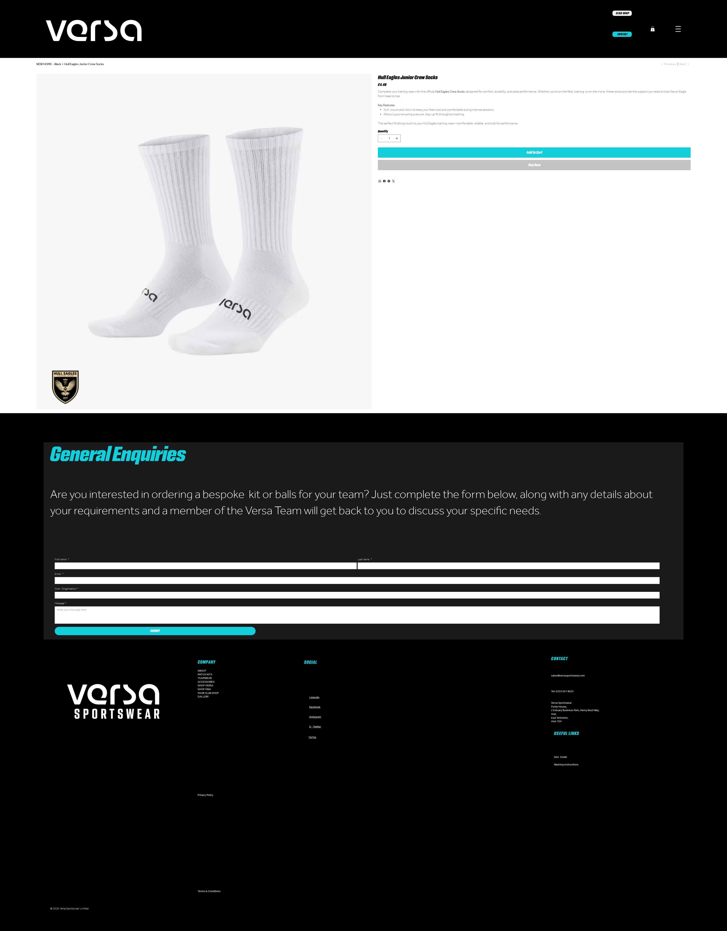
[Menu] (678, 29)
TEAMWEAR (205, 678)
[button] (653, 28)
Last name (365, 559)
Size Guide (560, 757)
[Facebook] (384, 181)
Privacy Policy (205, 795)
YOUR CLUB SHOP (208, 693)
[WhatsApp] (380, 181)
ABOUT (202, 670)
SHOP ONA (204, 689)
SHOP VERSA (205, 685)
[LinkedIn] (369, 909)
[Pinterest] (389, 181)
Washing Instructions (566, 764)
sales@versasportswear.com (568, 675)
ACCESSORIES (206, 681)
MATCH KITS (205, 674)
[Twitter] (393, 181)
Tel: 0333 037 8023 (562, 691)
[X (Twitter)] (346, 909)
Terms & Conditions (209, 891)
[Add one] (397, 138)
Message (60, 603)
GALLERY (203, 696)
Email (59, 574)
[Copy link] (392, 909)
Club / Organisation (66, 588)
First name (62, 559)
